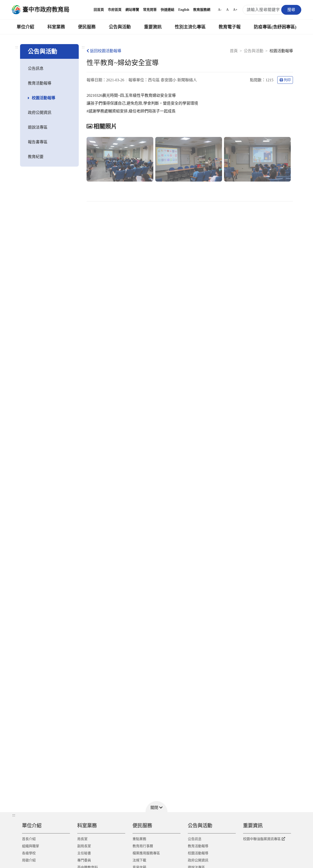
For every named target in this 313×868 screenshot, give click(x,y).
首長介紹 (29, 839)
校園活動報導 (43, 98)
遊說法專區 (37, 127)
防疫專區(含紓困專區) (275, 26)
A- (220, 10)
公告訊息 (36, 68)
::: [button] (13, 815)
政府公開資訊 (39, 112)
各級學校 (29, 853)
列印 (287, 80)
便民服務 (87, 26)
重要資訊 (153, 26)
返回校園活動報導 (105, 51)
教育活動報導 (39, 83)
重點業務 (139, 839)
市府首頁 (115, 10)
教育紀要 (36, 157)
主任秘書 (84, 853)
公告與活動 (120, 26)
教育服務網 (201, 10)
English (183, 10)
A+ (235, 10)
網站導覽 (132, 10)
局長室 (82, 839)
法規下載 (139, 860)
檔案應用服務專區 (146, 853)
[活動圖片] (120, 159)
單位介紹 (25, 26)
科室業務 (56, 26)
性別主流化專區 (190, 26)
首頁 (234, 51)
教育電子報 (230, 26)
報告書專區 (37, 142)
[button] (156, 806)
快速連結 (167, 10)
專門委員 (84, 860)
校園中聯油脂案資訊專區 (262, 839)
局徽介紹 (29, 860)
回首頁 (99, 10)
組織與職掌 (30, 846)
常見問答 (150, 10)
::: (16, 47)
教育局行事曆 (143, 846)
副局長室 (84, 846)
